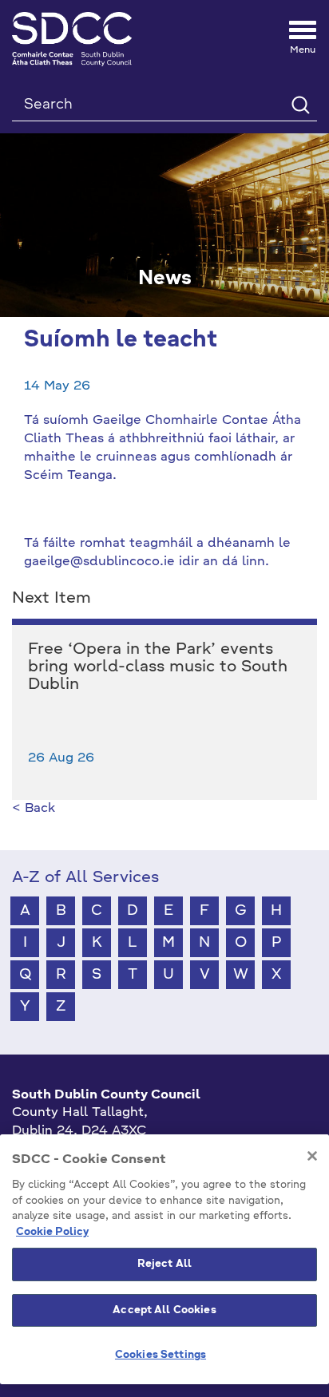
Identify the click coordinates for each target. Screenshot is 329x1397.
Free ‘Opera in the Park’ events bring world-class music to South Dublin (157, 667)
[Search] (300, 104)
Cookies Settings (160, 1355)
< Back (33, 808)
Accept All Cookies (164, 1310)
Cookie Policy (52, 1232)
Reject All (164, 1264)
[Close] (312, 1156)
